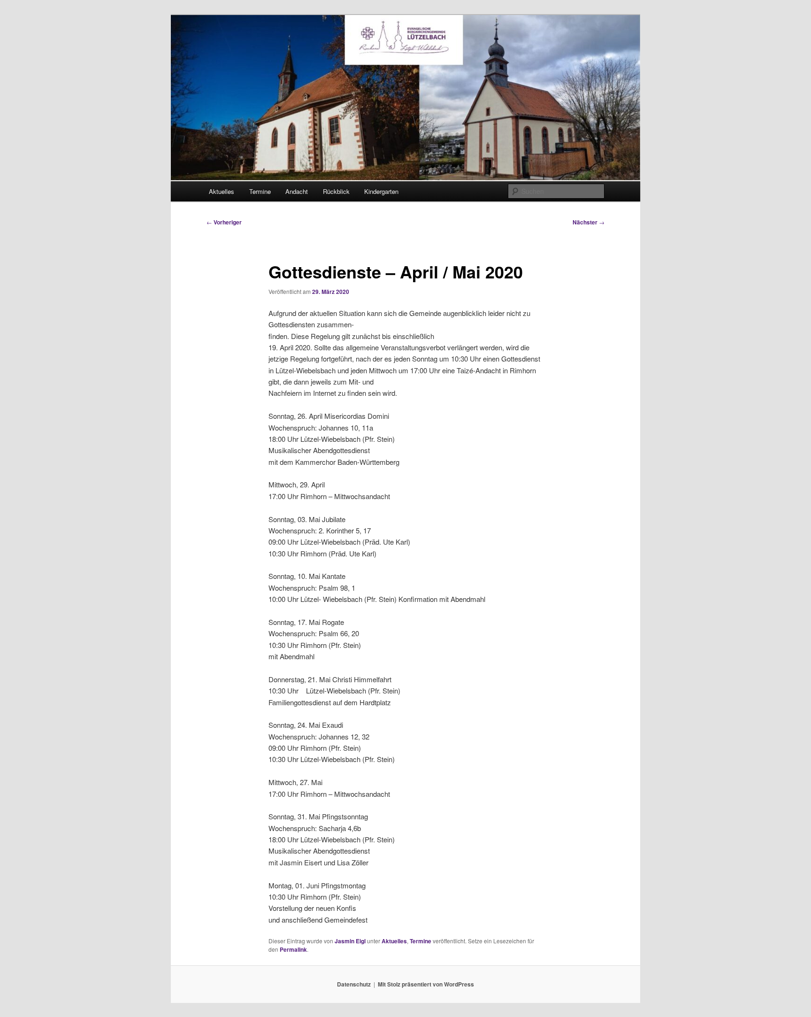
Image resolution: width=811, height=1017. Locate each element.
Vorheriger (224, 222)
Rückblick (336, 191)
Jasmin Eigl (350, 941)
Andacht (296, 191)
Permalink (293, 949)
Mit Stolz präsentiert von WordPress (426, 984)
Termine (260, 191)
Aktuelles (221, 191)
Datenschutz (354, 984)
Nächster (588, 222)
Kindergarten (381, 191)
